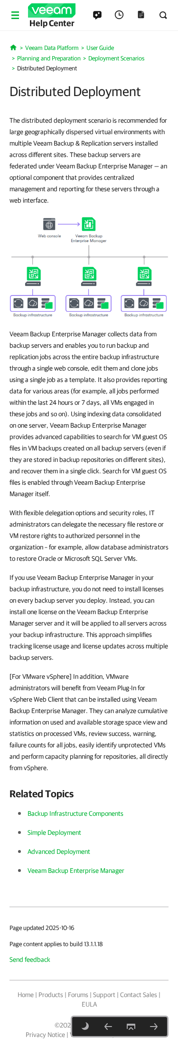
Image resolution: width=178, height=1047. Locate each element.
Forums (78, 994)
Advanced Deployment (59, 851)
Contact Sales (138, 994)
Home (26, 994)
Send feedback (29, 959)
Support (104, 994)
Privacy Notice (45, 1034)
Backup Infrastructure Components (75, 813)
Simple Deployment (54, 832)
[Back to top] (131, 1026)
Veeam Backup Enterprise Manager (76, 870)
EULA (89, 1004)
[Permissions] (153, 1026)
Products (50, 994)
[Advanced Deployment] (108, 1026)
